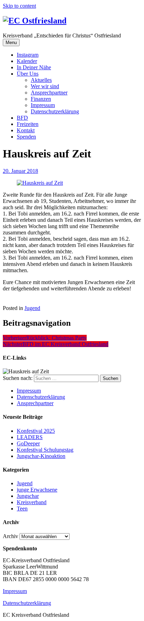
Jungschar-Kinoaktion (41, 456)
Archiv (10, 536)
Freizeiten (27, 124)
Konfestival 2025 (36, 431)
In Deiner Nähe (34, 67)
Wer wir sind (45, 86)
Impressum (43, 105)
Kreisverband (31, 502)
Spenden (26, 137)
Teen (22, 508)
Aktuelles (41, 80)
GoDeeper (28, 443)
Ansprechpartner (49, 93)
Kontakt (26, 130)
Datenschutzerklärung (55, 111)
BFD (22, 118)
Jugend (32, 308)
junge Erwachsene (37, 490)
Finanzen (41, 99)
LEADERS (30, 437)
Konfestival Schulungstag (45, 450)
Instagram (27, 55)
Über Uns (27, 74)
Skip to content (19, 6)
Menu (11, 42)
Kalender (27, 61)
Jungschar (28, 496)
